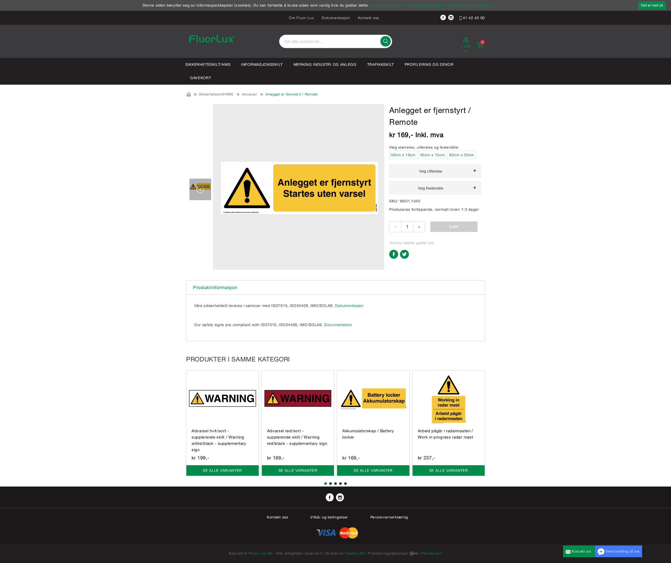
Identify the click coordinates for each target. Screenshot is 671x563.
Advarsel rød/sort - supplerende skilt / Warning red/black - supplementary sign (297, 437)
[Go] (385, 41)
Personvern (431, 553)
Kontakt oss (368, 18)
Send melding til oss (622, 551)
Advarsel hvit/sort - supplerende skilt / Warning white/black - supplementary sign (219, 440)
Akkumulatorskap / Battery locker (368, 434)
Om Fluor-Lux (301, 18)
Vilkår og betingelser (329, 517)
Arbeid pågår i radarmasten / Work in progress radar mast (445, 434)
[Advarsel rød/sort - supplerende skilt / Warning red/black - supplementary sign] (298, 398)
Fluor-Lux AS (260, 553)
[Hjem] (189, 93)
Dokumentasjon (336, 18)
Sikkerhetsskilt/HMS (207, 64)
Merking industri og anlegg (325, 64)
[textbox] (335, 41)
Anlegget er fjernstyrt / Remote (292, 94)
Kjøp (454, 227)
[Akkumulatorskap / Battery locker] (373, 398)
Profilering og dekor (429, 64)
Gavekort (200, 78)
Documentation (338, 325)
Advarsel (249, 94)
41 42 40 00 (473, 18)
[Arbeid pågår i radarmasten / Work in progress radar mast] (448, 398)
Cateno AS (354, 553)
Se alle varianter (222, 470)
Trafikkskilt (380, 64)
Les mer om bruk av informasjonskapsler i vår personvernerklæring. (432, 5)
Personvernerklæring (389, 517)
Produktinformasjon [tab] (215, 287)
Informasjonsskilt (262, 64)
